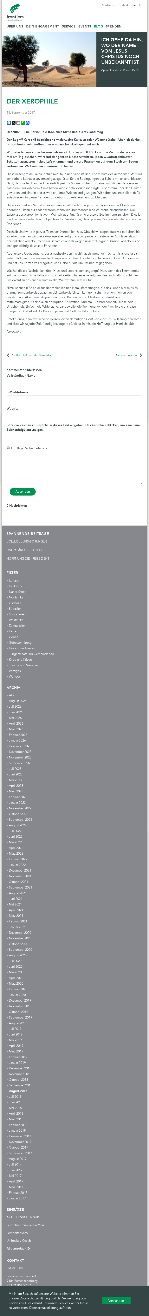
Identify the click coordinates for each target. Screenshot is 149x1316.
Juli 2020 (15, 961)
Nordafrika (16, 597)
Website (12, 408)
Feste (12, 631)
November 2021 (20, 876)
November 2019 (20, 1006)
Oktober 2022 (18, 814)
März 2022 (16, 854)
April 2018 (16, 1114)
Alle (11, 695)
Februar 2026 (18, 735)
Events (84, 26)
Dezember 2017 (20, 1136)
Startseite (108, 5)
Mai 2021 (15, 904)
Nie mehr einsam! (127, 355)
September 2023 (20, 763)
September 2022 (20, 820)
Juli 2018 (15, 1097)
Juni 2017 (16, 1170)
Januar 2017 (17, 1198)
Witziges (15, 671)
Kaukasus (15, 586)
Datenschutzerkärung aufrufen (50, 1308)
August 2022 (18, 825)
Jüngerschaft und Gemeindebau (31, 654)
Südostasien (17, 614)
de (135, 5)
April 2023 (16, 786)
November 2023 (20, 757)
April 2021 (16, 910)
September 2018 (20, 1085)
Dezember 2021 (20, 871)
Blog (98, 26)
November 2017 (20, 1142)
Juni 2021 (16, 899)
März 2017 (16, 1187)
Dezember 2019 (20, 1001)
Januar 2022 (17, 865)
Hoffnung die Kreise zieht (28, 559)
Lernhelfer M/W (17, 1233)
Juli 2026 (15, 707)
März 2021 (16, 916)
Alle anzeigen (16, 1248)
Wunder (14, 677)
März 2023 (16, 791)
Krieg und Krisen (20, 660)
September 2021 (20, 887)
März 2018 (16, 1119)
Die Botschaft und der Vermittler (31, 355)
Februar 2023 (18, 797)
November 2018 (20, 1074)
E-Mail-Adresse (17, 392)
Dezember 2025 (20, 746)
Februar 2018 (18, 1125)
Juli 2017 (15, 1164)
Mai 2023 (15, 780)
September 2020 (20, 950)
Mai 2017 (15, 1176)
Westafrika (16, 620)
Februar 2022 (18, 859)
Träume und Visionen (23, 665)
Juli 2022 (15, 831)
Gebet (13, 637)
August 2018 (18, 1091)
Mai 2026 (15, 718)
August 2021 (18, 893)
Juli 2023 (15, 769)
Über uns (15, 26)
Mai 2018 (15, 1108)
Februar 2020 (18, 989)
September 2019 (20, 1018)
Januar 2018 (17, 1131)
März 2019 (16, 1051)
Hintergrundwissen (22, 648)
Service (68, 26)
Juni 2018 (16, 1102)
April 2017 (16, 1181)
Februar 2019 (18, 1057)
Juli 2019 (15, 1029)
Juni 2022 (16, 837)
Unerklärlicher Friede (25, 550)
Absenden (23, 492)
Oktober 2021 (18, 882)
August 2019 (18, 1023)
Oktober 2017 (18, 1148)
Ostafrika (15, 603)
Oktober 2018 (18, 1080)
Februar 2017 (18, 1193)
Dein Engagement (42, 26)
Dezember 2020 (20, 933)
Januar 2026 (17, 741)
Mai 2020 (15, 972)
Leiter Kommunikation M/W (25, 1225)
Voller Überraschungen (27, 541)
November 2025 (20, 752)
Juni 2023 (16, 774)
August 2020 (18, 955)
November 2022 (20, 808)
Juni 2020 (16, 967)
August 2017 (18, 1159)
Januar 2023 (17, 803)
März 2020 (16, 984)
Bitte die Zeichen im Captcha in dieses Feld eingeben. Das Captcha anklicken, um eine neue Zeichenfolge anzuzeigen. (73, 427)
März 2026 (16, 729)
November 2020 (20, 938)
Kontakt (123, 5)
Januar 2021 (17, 927)
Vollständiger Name (21, 375)
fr (140, 5)
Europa (14, 580)
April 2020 (16, 978)
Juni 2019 (16, 1034)
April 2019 (16, 1046)
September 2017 (20, 1153)
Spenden (114, 26)
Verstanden (116, 1301)
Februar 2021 (18, 921)
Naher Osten (17, 592)
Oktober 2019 (18, 1012)
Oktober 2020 (18, 944)
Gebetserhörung (20, 643)
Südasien (15, 609)
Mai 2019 (15, 1040)
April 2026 (16, 724)
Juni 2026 (16, 712)
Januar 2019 (17, 1063)
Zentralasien (17, 626)
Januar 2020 (17, 995)
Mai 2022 (15, 842)
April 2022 (16, 848)
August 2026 (18, 701)
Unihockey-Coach (19, 1241)
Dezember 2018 (20, 1068)
